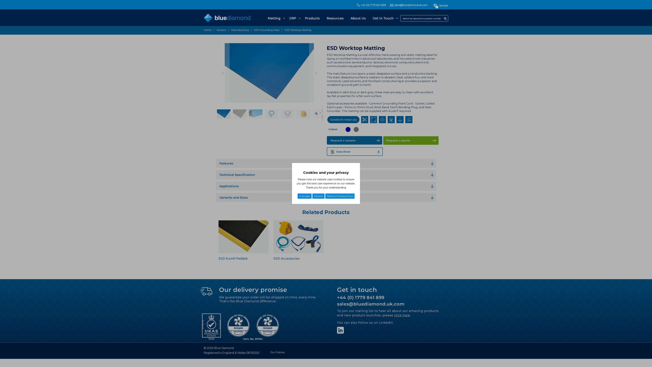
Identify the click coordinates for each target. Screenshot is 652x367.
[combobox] (424, 18)
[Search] (445, 18)
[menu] (332, 18)
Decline (318, 196)
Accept (305, 196)
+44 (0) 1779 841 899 (373, 5)
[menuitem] (276, 18)
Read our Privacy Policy (340, 196)
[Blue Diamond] (227, 20)
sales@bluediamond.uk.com (411, 5)
